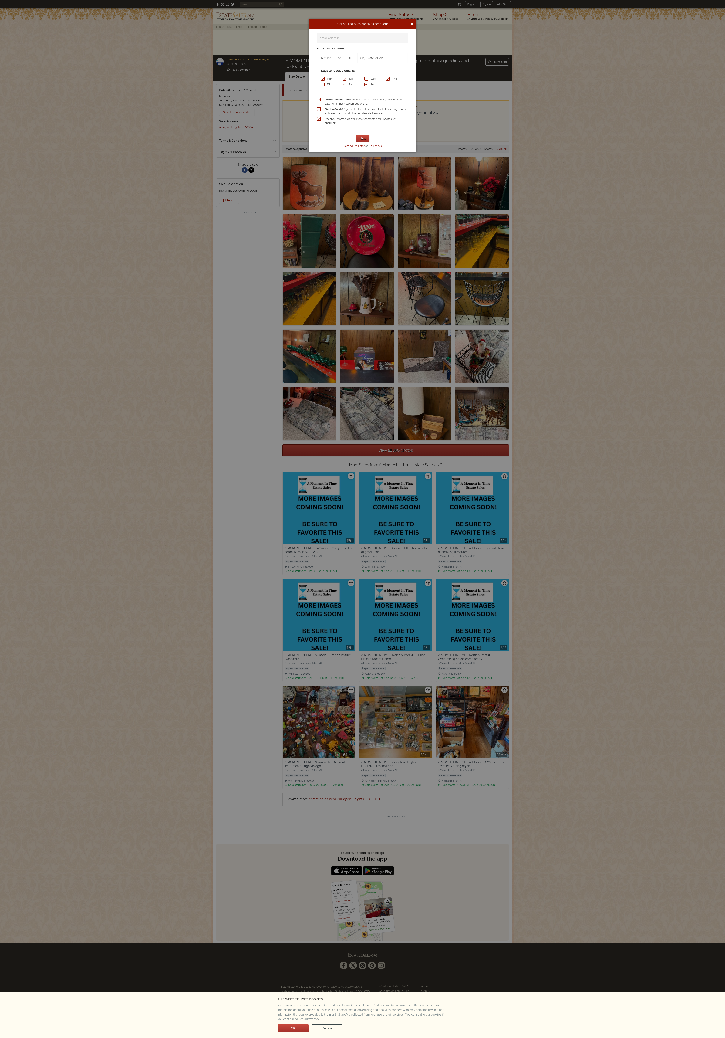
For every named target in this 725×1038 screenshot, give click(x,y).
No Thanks (375, 146)
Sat (351, 84)
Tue (351, 78)
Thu (394, 78)
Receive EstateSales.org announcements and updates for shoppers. (360, 121)
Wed (373, 78)
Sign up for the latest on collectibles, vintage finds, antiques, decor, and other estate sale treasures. (365, 111)
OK (293, 1028)
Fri (328, 84)
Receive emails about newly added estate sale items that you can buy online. (364, 101)
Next (363, 138)
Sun (372, 84)
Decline (327, 1028)
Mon (329, 78)
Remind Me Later (354, 146)
